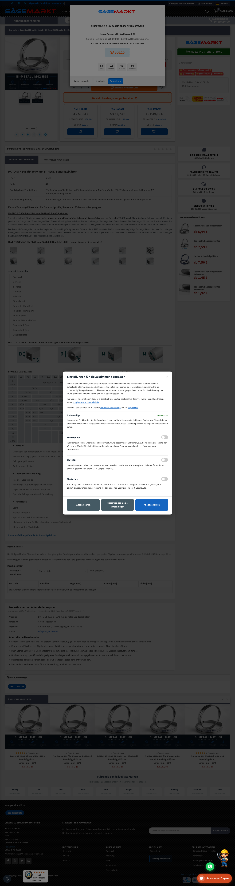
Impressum (133, 407)
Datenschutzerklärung (110, 407)
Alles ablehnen (83, 504)
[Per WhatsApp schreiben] (210, 866)
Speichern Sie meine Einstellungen (117, 504)
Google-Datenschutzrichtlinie (86, 402)
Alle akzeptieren (152, 504)
